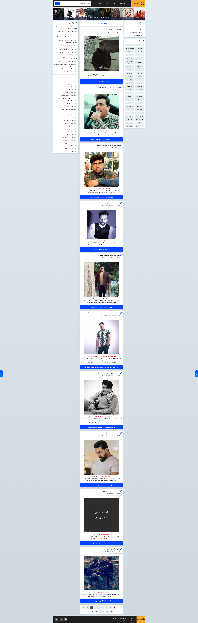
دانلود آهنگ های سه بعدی (70, 146)
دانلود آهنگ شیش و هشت (70, 132)
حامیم (129, 89)
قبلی (119, 607)
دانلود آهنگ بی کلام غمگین (69, 106)
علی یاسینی (139, 58)
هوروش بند (129, 66)
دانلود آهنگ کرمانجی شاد (70, 123)
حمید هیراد (139, 76)
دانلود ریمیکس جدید (71, 84)
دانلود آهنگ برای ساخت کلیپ (69, 140)
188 (100, 611)
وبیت (123, 620)
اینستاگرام (65, 619)
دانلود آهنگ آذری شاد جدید (70, 120)
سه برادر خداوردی (139, 119)
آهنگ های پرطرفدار (123, 3)
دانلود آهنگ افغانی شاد (71, 112)
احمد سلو (140, 83)
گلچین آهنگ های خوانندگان (136, 32)
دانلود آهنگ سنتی (72, 151)
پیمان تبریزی (140, 109)
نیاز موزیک (138, 3)
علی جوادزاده (139, 73)
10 (111, 611)
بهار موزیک (129, 86)
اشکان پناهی (129, 83)
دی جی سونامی (130, 106)
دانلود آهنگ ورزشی (71, 101)
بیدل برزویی (139, 69)
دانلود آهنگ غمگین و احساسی (69, 117)
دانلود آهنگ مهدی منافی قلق (112, 203)
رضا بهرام (130, 45)
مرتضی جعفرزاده (139, 116)
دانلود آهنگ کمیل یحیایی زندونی (111, 491)
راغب (130, 122)
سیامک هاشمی (130, 79)
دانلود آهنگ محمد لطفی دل (112, 29)
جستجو (57, 3)
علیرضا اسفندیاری (139, 126)
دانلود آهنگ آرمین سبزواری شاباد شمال (109, 433)
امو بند (129, 76)
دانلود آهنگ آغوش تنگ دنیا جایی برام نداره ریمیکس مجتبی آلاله (103, 313)
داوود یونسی (129, 73)
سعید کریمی (129, 99)
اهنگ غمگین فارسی (101, 23)
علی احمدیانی (129, 58)
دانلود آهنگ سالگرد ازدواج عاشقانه (68, 137)
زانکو (140, 122)
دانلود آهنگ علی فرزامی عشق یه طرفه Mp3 (108, 145)
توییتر (56, 619)
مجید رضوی (129, 55)
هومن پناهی (129, 109)
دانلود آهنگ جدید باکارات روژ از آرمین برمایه (66, 69)
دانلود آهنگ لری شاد (71, 103)
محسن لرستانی (130, 93)
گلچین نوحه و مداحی (138, 35)
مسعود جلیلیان (140, 103)
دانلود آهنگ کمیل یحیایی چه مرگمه (110, 549)
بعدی (92, 611)
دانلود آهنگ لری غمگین (70, 143)
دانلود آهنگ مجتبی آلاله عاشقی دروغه (110, 255)
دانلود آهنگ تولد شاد (71, 89)
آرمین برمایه (139, 66)
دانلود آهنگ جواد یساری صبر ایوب (68, 45)
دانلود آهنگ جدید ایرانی (70, 81)
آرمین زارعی (140, 62)
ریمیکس (105, 3)
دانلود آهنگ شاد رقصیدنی (70, 87)
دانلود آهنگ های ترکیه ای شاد (69, 109)
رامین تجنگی (129, 119)
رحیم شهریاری (140, 112)
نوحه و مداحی (97, 3)
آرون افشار (140, 45)
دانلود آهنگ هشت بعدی (70, 148)
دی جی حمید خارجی (140, 93)
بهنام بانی (140, 48)
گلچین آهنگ (113, 3)
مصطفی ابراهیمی (139, 79)
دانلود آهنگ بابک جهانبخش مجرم (68, 71)
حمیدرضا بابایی (130, 116)
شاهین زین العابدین (129, 62)
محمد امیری (139, 106)
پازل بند (139, 99)
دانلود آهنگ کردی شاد (71, 115)
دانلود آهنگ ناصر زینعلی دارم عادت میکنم (66, 61)
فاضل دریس (139, 89)
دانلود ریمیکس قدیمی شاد (70, 129)
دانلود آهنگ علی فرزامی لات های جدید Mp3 (108, 87)
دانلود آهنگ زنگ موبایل (70, 92)
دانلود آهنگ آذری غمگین (70, 134)
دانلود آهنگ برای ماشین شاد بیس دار (67, 95)
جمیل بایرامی (129, 112)
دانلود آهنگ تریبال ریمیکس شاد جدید (67, 98)
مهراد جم (140, 51)
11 (107, 611)
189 (96, 611)
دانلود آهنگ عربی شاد (71, 126)
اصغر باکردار (139, 96)
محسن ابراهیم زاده (130, 48)
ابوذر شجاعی (139, 86)
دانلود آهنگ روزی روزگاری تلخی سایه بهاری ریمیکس (106, 373)
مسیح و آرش (129, 51)
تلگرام (61, 619)
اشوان (129, 69)
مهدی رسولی (129, 126)
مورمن (129, 103)
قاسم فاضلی (129, 96)
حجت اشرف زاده (140, 55)
